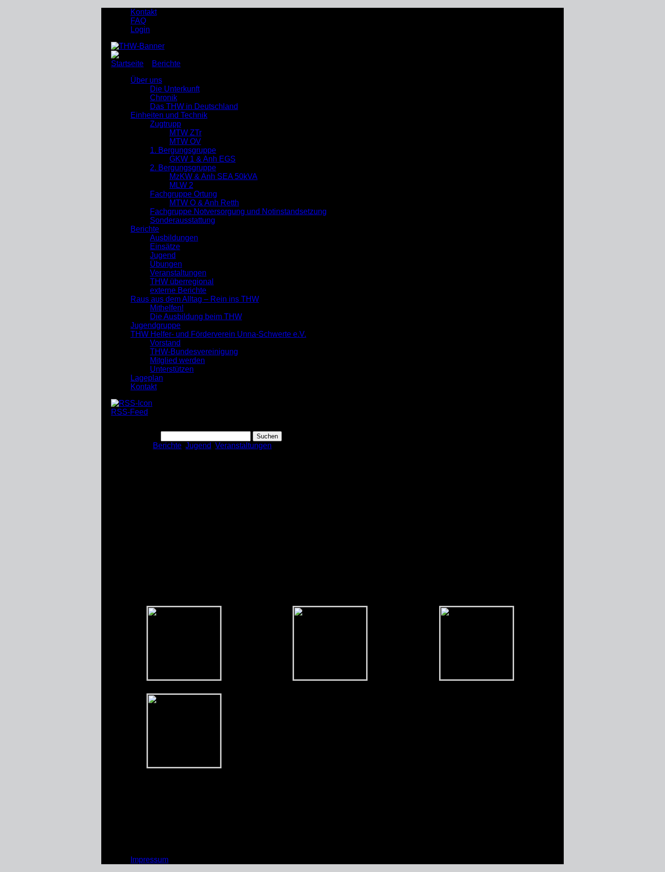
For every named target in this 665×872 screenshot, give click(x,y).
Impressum (149, 859)
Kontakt (143, 12)
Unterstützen (172, 369)
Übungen (166, 264)
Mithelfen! (167, 308)
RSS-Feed (129, 412)
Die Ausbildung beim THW (196, 316)
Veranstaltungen (178, 273)
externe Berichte (178, 290)
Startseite (127, 63)
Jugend (163, 255)
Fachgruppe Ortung (183, 194)
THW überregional (182, 281)
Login (140, 29)
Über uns (146, 80)
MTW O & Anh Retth (204, 203)
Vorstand (165, 343)
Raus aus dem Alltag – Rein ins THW (194, 299)
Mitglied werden (177, 360)
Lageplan (146, 378)
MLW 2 (181, 185)
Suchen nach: (135, 436)
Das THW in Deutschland (194, 106)
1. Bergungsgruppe (183, 150)
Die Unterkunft (175, 89)
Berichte (166, 63)
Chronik (163, 97)
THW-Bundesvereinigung (194, 351)
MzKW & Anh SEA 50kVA (213, 176)
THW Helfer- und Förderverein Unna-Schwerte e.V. (218, 334)
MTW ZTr (185, 132)
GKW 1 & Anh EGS (202, 159)
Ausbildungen (174, 238)
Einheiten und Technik (168, 115)
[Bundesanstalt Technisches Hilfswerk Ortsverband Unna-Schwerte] (138, 46)
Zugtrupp (165, 124)
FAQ (138, 21)
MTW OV (185, 141)
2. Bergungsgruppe (183, 168)
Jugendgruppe (155, 325)
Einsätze (165, 246)
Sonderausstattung (182, 220)
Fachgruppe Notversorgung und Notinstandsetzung (238, 211)
